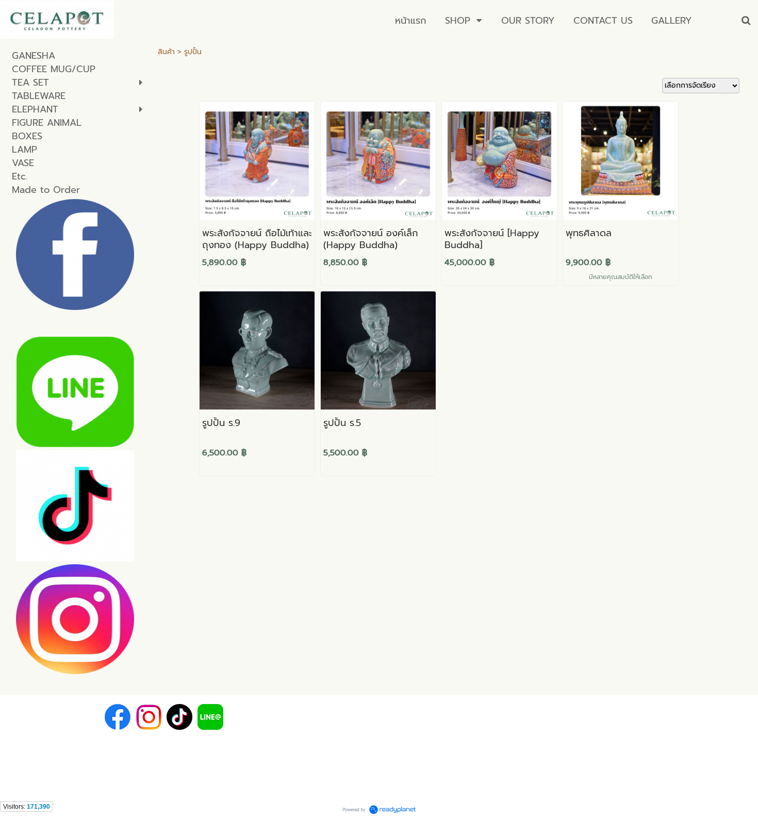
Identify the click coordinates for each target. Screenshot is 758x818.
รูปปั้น (193, 51)
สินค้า (166, 51)
